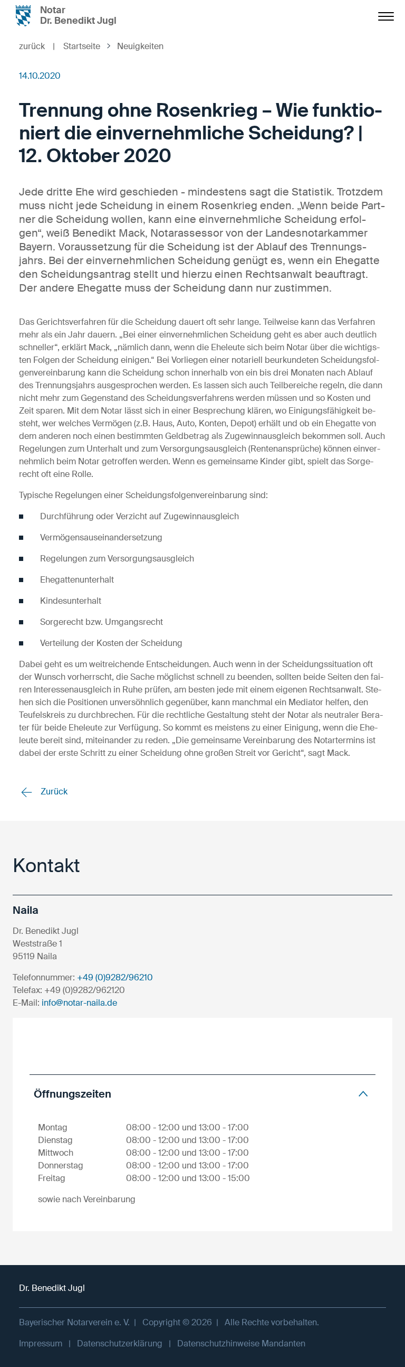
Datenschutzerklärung (119, 1343)
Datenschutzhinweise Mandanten (241, 1343)
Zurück (53, 791)
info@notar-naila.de (79, 1002)
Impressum (40, 1343)
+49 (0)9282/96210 (115, 977)
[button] (202, 1093)
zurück (37, 46)
